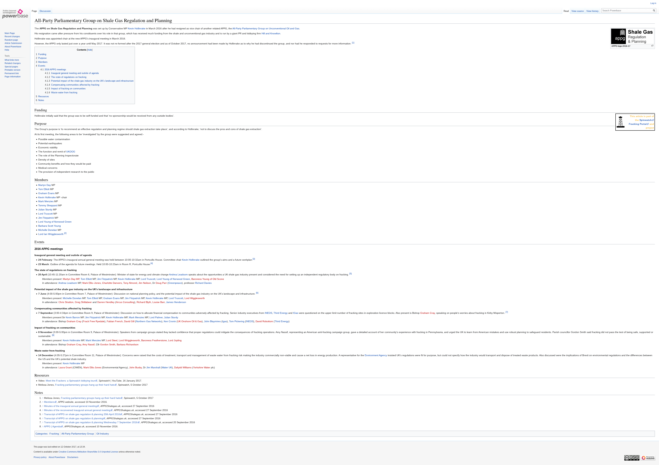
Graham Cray (427, 313)
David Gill (129, 321)
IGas (295, 313)
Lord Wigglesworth (194, 298)
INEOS (268, 313)
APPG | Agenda (52, 426)
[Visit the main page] (15, 13)
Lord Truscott (45, 213)
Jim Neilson (144, 283)
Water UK (167, 367)
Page (34, 11)
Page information (13, 76)
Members (49, 402)
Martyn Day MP (71, 279)
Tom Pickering (236, 321)
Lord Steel (111, 340)
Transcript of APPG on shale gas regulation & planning (73, 418)
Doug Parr (161, 283)
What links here (12, 60)
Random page (11, 40)
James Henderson (176, 302)
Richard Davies (203, 283)
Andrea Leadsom (178, 274)
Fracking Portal (638, 124)
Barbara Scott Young (49, 225)
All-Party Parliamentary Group (77, 433)
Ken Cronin (170, 321)
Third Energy (281, 313)
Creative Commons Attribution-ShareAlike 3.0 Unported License (88, 452)
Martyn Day (44, 185)
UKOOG (70, 151)
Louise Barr (158, 302)
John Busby (135, 367)
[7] (507, 312)
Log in (653, 3)
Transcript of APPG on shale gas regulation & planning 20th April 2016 (82, 414)
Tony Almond (130, 283)
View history (592, 11)
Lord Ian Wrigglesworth (50, 234)
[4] (152, 263)
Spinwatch (645, 120)
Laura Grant (65, 367)
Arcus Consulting (125, 302)
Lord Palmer (156, 317)
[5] (350, 274)
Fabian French (115, 321)
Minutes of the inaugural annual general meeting (70, 406)
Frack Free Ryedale (94, 321)
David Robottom (264, 321)
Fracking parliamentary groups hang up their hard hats (84, 384)
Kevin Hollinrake (136, 28)
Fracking (54, 433)
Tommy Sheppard (47, 205)
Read (566, 11)
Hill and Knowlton (271, 33)
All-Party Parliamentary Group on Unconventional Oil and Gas (265, 28)
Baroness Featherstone (154, 340)
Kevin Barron (73, 317)
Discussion (45, 11)
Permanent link (12, 73)
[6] (257, 293)
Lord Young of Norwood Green (55, 221)
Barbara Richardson (127, 344)
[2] (65, 233)
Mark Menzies (46, 201)
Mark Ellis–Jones (91, 283)
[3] (254, 259)
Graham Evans (46, 193)
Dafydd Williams (183, 367)
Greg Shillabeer (83, 302)
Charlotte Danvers (112, 283)
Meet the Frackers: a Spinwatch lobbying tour (70, 380)
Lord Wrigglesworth (129, 340)
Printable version (12, 70)
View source (577, 11)
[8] (53, 335)
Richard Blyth (144, 302)
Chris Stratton (66, 302)
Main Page (10, 33)
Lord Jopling (175, 340)
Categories (41, 433)
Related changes (13, 63)
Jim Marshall (153, 367)
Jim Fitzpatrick (46, 217)
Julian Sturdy (45, 209)
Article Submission (13, 43)
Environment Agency (376, 355)
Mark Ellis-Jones (92, 367)
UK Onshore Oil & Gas (189, 321)
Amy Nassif (88, 344)
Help (7, 50)
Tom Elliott (43, 189)
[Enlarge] (652, 46)
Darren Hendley (105, 302)
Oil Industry (102, 433)
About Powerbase (13, 46)
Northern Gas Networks (148, 321)
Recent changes (12, 36)
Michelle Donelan (47, 230)
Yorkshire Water (201, 367)
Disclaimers (72, 457)
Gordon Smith (107, 344)
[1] (353, 42)
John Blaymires (212, 321)
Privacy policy (40, 457)
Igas (224, 321)
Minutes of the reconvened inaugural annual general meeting (77, 410)
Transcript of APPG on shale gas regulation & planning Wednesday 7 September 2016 (90, 422)
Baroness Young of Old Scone (207, 279)
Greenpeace (175, 283)
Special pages (11, 66)
